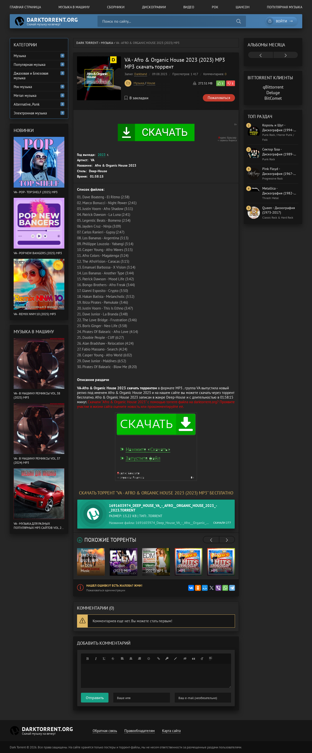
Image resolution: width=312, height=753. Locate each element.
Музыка (139, 83)
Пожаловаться (219, 97)
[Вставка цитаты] (193, 658)
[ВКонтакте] (191, 588)
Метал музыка (25, 95)
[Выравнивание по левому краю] (122, 658)
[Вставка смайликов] (149, 658)
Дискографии (154, 7)
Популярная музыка (284, 7)
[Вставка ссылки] (158, 658)
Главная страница (25, 7)
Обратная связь (105, 730)
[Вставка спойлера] (210, 658)
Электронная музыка (30, 113)
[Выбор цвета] (175, 658)
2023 (102, 154)
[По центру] (131, 658)
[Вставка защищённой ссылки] (167, 658)
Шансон (242, 7)
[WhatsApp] (225, 588)
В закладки (138, 97)
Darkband (140, 74)
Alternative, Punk (26, 104)
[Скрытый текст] (185, 658)
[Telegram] (232, 588)
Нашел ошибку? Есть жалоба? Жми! (114, 585)
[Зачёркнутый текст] (113, 658)
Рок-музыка (23, 86)
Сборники (116, 7)
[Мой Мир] (205, 588)
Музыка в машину (74, 7)
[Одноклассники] (198, 588)
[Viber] (218, 588)
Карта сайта (171, 730)
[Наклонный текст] (95, 658)
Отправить (95, 697)
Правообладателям (139, 730)
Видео (188, 7)
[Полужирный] (87, 658)
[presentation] (211, 540)
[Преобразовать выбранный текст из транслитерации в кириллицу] (202, 658)
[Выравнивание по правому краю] (139, 658)
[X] (211, 588)
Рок (215, 7)
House (151, 83)
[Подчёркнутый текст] (104, 658)
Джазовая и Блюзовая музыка (31, 75)
